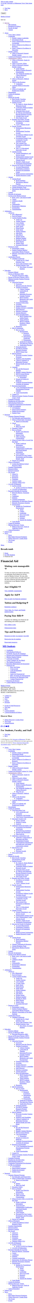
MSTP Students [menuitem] (16, 353)
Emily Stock (19, 985)
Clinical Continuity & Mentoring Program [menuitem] (22, 361)
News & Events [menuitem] (24, 515)
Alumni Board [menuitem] (16, 179)
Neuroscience (16, 1263)
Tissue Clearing (20, 820)
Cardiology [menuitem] (15, 496)
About (6, 747)
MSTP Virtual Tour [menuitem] (21, 352)
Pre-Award (11, 1231)
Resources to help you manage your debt (17, 636)
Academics (9, 650)
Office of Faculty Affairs (19, 778)
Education (8, 1029)
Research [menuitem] (7, 414)
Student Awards (17, 861)
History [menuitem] (10, 96)
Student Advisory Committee (24, 1066)
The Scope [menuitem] (11, 540)
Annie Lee (19, 978)
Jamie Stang (19, 988)
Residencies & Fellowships (16, 1160)
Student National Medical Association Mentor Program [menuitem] (20, 251)
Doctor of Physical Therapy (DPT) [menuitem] (18, 277)
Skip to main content (7, 1)
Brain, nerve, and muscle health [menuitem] (21, 197)
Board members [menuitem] (20, 180)
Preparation (23, 1136)
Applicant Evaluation (26, 1100)
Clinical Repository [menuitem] (14, 530)
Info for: (7, 23)
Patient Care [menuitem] (8, 532)
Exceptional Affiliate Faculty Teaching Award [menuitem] (24, 135)
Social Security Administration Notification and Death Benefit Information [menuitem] (24, 449)
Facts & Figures (17, 975)
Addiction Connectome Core (20, 836)
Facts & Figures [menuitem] (17, 216)
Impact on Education (22, 1180)
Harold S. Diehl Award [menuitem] (23, 162)
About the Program (18, 1041)
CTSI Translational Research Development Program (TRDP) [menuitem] (24, 389)
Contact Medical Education (14, 682)
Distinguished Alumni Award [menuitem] (24, 157)
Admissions (8, 970)
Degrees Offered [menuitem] (13, 272)
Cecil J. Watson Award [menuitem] (22, 124)
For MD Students (10, 555)
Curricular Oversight (12, 658)
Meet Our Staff (20, 1185)
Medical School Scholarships (24, 932)
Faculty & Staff (12, 28)
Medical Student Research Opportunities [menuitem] (23, 71)
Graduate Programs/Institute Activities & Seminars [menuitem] (24, 383)
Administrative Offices (15, 773)
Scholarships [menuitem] (16, 207)
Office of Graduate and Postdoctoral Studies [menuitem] (19, 89)
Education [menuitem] (8, 270)
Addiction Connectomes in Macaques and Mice (24, 838)
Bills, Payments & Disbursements (20, 675)
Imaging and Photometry (23, 832)
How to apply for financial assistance (16, 599)
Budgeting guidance (11, 607)
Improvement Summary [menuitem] (19, 409)
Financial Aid (10, 665)
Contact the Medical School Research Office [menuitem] (20, 464)
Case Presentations (21, 1134)
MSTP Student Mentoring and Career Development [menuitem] (26, 299)
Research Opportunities (19, 1144)
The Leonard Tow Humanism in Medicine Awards (23, 903)
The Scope (8, 721)
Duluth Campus (13, 766)
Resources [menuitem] (19, 326)
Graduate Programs (14, 1158)
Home (6, 553)
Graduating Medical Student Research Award (24, 867)
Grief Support (20, 1212)
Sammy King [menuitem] (20, 243)
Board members (20, 939)
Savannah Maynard (21, 1004)
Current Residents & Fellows (13, 712)
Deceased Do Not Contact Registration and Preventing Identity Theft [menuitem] (24, 457)
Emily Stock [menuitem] (19, 226)
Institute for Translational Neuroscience (23, 1265)
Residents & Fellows (14, 26)
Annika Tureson (21, 980)
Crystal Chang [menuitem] (20, 224)
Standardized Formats (22, 841)
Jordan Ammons (21, 990)
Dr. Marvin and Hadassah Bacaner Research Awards (24, 872)
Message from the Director (24, 1044)
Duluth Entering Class (22, 1024)
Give (6, 699)
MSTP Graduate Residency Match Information (25, 1081)
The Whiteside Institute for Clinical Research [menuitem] (24, 74)
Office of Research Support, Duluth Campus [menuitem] (20, 54)
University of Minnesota (19, 739)
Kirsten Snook (20, 995)
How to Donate (16, 1188)
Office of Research (14, 1221)
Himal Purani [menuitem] (20, 228)
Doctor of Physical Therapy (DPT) (18, 1036)
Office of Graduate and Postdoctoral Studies (19, 804)
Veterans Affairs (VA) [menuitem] (18, 482)
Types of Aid (14, 669)
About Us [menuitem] (11, 213)
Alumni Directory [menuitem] (21, 313)
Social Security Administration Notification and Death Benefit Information (24, 1208)
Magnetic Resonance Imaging (21, 1261)
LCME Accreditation (14, 1165)
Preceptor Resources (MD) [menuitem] (20, 275)
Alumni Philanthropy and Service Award (23, 913)
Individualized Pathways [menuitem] (15, 403)
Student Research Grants (23, 934)
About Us (11, 971)
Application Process (14, 1015)
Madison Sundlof (21, 997)
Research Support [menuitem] (13, 470)
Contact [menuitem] (10, 192)
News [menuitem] (6, 533)
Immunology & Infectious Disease (22, 1260)
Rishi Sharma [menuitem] (20, 241)
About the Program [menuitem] (18, 282)
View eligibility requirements (13, 591)
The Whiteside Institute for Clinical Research (24, 789)
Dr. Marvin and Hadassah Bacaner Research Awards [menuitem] (24, 113)
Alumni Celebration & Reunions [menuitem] (21, 185)
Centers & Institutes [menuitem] (14, 94)
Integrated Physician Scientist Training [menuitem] (26, 295)
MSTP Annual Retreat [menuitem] (22, 374)
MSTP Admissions (17, 1087)
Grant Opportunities (22, 1151)
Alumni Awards (17, 910)
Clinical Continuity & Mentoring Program (22, 1120)
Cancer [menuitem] (14, 199)
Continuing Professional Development (19, 1163)
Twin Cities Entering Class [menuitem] (24, 263)
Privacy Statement (17, 742)
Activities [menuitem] (19, 304)
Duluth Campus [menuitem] (13, 51)
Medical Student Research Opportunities (23, 785)
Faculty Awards (16, 885)
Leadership (11, 751)
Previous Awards (21, 851)
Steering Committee (22, 1070)
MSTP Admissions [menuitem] (17, 328)
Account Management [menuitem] (22, 167)
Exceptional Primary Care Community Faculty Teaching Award (23, 898)
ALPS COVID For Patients (24, 1246)
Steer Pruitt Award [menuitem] (21, 118)
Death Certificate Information (21, 1203)
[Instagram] (4, 726)
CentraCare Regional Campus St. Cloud (20, 771)
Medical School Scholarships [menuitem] (24, 174)
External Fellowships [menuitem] (22, 302)
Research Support (13, 1229)
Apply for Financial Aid (17, 674)
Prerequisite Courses (18, 1007)
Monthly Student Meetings (24, 1131)
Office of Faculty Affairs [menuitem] (19, 63)
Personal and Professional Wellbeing (17, 655)
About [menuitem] (6, 33)
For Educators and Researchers (21, 1177)
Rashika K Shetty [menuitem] (21, 240)
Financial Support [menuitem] (21, 347)
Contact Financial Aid (16, 679)
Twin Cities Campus (14, 749)
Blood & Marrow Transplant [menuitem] (20, 492)
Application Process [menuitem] (14, 257)
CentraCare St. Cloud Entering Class (22, 1019)
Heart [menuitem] (13, 202)
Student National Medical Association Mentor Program (20, 1009)
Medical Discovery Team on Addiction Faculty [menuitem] (20, 527)
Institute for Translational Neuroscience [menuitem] (23, 507)
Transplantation (16, 968)
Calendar (14, 1126)
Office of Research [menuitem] (14, 462)
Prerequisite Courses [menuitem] (18, 248)
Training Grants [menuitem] (16, 481)
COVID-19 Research (14, 1243)
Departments (12, 807)
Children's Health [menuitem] (17, 201)
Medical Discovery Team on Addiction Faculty (20, 1286)
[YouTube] (6, 726)
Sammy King (20, 1002)
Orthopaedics (16, 963)
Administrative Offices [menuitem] (15, 58)
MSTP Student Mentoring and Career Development (26, 1058)
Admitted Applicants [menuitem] (18, 258)
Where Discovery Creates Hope (14, 720)
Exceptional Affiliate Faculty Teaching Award (24, 894)
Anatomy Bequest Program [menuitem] (16, 416)
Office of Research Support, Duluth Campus (20, 768)
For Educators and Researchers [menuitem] (21, 418)
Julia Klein (19, 992)
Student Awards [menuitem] (17, 102)
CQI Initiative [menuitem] (16, 408)
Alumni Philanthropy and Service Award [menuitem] (23, 154)
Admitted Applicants (18, 1017)
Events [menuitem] (10, 542)
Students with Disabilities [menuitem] (23, 358)
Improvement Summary (19, 1168)
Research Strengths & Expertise (17, 1250)
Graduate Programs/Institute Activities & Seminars (24, 1142)
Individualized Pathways (13, 652)
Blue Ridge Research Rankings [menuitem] (17, 537)
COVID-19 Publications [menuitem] (19, 489)
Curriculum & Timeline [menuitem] (24, 291)
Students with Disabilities (23, 1117)
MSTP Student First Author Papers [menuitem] (25, 317)
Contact (10, 951)
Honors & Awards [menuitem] (13, 97)
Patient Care (8, 1290)
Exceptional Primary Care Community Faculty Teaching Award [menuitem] (23, 139)
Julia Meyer (19, 993)
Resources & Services (12, 681)
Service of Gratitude (18, 1219)
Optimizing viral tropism (23, 815)
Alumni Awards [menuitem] (17, 151)
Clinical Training (25, 1048)
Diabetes (14, 1256)
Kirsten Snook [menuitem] (20, 236)
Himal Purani (20, 987)
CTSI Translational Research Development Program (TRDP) (24, 1147)
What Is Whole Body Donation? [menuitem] (21, 420)
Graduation (19, 798)
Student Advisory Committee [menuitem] (24, 308)
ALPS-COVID (16, 1244)
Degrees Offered (13, 1031)
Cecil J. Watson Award (22, 883)
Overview (19, 1043)
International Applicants (27, 1096)
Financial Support (21, 1105)
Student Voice (16, 1171)
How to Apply (20, 1088)
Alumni (10, 30)
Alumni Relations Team (19, 946)
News (6, 1292)
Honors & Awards (13, 856)
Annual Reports (9, 723)
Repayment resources (11, 642)
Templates (15, 1238)
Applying (19, 849)
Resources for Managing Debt (19, 677)
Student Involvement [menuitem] (18, 411)
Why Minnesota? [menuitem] (17, 214)
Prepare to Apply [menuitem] (13, 246)
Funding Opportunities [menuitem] (15, 467)
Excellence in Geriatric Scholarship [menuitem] (22, 122)
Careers (7, 700)
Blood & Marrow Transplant (20, 1251)
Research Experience (26, 1092)
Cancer (14, 958)
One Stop (7, 8)
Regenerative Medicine (19, 964)
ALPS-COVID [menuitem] (16, 486)
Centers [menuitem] (22, 511)
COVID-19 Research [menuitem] (14, 484)
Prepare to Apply (13, 1005)
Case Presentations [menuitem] (21, 375)
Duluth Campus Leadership (20, 752)
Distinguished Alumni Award (24, 915)
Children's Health (17, 959)
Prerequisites (27, 1099)
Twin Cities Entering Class (24, 1022)
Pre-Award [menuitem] (11, 472)
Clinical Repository (14, 1289)
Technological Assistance (23, 830)
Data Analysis (20, 834)
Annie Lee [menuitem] (19, 219)
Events (10, 1300)
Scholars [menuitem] (22, 518)
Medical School (5, 16)
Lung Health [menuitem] (16, 521)
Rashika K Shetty (21, 998)
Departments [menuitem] (12, 92)
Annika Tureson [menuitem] (21, 221)
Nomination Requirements (24, 922)
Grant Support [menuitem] (20, 68)
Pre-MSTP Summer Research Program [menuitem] (22, 349)
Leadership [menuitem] (11, 36)
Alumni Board (16, 937)
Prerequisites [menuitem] (27, 340)
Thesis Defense (24, 1078)
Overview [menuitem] (19, 284)
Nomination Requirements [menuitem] (24, 163)
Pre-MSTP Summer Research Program (22, 1108)
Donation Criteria (17, 1187)
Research (7, 1173)
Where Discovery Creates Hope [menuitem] (17, 538)
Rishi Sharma (20, 1000)
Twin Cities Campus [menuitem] (14, 34)
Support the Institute (26, 1278)
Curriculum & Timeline (24, 1050)
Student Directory (21, 1065)
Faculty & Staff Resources (12, 705)
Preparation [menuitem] (23, 377)
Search (3, 13)
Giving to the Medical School (17, 954)
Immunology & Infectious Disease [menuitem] (22, 501)
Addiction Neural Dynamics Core (22, 825)
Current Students (10, 710)
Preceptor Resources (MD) (20, 1034)
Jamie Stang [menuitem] (19, 230)
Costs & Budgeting (16, 670)
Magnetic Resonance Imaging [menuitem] (21, 503)
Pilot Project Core (17, 847)
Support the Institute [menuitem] (26, 520)
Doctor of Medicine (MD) (16, 1032)
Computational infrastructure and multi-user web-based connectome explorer (24, 844)
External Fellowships (22, 1061)
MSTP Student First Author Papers (25, 1075)
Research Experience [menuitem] (26, 334)
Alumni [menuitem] (10, 177)
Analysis (18, 824)
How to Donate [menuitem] (16, 430)
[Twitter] (3, 726)
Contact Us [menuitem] (15, 394)
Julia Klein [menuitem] (19, 233)
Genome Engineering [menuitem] (18, 499)
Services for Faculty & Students (21, 924)
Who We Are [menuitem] (20, 77)
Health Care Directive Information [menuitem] (22, 432)
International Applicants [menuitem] (27, 337)
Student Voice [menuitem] (16, 413)
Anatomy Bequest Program (16, 1175)
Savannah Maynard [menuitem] (21, 245)
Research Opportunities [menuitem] (19, 386)
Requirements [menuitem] (24, 331)
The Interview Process (26, 1102)
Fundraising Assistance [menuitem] (23, 168)
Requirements (24, 1090)
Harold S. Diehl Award (23, 920)
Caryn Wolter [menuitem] (20, 223)
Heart (13, 961)
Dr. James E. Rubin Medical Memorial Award (24, 863)
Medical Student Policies (13, 657)
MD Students (12, 24)
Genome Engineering (18, 1258)
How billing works (10, 624)
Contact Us (8, 695)
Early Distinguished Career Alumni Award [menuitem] (24, 159)
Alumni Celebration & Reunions (21, 944)
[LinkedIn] (8, 726)
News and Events (17, 853)
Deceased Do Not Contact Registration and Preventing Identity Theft (24, 1215)
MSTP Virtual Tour (21, 1110)
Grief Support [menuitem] (20, 453)
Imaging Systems (21, 822)
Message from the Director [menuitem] (24, 286)
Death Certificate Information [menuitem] (21, 444)
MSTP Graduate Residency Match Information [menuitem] (25, 323)
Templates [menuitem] (15, 479)
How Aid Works (15, 667)
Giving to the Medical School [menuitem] (17, 196)
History (10, 854)
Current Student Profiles (19, 976)
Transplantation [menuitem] (16, 209)
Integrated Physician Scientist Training (26, 1053)
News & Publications (22, 1073)
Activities (19, 1063)
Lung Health (16, 1280)
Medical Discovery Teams (16, 1283)
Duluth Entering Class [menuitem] (22, 265)
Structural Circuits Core (19, 819)
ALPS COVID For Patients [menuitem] (24, 487)
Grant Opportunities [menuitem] (22, 392)
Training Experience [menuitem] (22, 287)
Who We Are (20, 791)
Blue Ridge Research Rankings (17, 1295)
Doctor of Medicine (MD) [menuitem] (16, 274)
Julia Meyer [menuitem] (19, 235)
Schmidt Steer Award (22, 875)
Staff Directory (20, 1068)
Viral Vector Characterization (24, 817)
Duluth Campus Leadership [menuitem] (20, 38)
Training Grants (16, 1239)
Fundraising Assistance (23, 927)
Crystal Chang (20, 983)
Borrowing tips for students (13, 639)
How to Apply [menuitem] (20, 330)
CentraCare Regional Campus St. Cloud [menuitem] (20, 56)
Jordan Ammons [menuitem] (21, 231)
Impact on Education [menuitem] (22, 421)
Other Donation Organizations (20, 1196)
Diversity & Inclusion (14, 953)
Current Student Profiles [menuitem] (19, 218)
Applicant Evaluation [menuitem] (26, 342)
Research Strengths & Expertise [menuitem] (17, 491)
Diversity (7, 702)
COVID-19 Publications (19, 1248)
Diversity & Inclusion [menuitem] (14, 194)
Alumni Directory (21, 1071)
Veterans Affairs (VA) (18, 1241)
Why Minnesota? (17, 973)
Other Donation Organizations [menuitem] (20, 437)
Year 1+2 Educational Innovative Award (22, 908)
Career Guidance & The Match (15, 660)
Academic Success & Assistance (16, 653)
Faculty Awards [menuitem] (16, 126)
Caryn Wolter (20, 981)
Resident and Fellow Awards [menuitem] (20, 119)
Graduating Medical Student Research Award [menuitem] (24, 108)
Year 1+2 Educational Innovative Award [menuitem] (22, 149)
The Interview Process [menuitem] (26, 343)
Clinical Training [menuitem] (25, 289)
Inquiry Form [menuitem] (20, 435)
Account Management (22, 925)
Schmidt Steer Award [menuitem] (22, 116)
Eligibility (13, 672)
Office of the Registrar (18, 797)
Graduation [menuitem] (19, 84)
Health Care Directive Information (22, 1191)
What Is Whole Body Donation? (21, 1178)
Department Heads (17, 754)
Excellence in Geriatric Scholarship (22, 880)
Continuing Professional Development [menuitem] (19, 404)
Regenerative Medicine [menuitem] (19, 206)
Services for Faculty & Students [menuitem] (21, 165)
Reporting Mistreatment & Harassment (17, 664)
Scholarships (16, 966)
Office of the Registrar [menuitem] (18, 82)
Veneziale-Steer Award (22, 869)
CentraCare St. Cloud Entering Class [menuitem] (22, 261)
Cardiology (15, 1255)
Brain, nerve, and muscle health (21, 956)
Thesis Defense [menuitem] (24, 319)
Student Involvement (18, 1170)
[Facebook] (1, 726)
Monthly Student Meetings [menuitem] (24, 372)
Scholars (22, 1277)
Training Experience (22, 1046)
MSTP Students (16, 1112)
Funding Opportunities (15, 1226)
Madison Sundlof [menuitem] (21, 238)
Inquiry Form (20, 1194)
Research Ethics (13, 1227)
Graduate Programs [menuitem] (14, 399)
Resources (19, 1085)
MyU (6, 10)
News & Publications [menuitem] (22, 314)
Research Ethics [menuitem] (13, 469)
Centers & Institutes (14, 808)
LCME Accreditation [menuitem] (14, 406)
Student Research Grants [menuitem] (23, 175)
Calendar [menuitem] (14, 367)
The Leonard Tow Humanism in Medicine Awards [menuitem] (23, 144)
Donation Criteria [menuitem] (17, 428)
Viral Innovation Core (18, 810)
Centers (22, 1270)
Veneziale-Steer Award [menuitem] (22, 111)
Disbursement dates (10, 628)
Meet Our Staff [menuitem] (20, 426)
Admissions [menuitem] (8, 211)
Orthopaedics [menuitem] (16, 204)
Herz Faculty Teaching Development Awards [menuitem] (19, 100)
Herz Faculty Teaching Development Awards (19, 858)
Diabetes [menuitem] (14, 498)
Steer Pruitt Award (21, 876)
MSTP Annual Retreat (22, 1132)
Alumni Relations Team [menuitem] (19, 187)
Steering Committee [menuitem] (22, 311)
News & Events (24, 1273)
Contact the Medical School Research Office (20, 1223)
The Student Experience (13, 662)
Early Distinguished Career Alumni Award (24, 918)
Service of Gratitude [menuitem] (18, 460)
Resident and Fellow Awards (20, 878)
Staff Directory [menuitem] (20, 309)
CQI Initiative (16, 1166)
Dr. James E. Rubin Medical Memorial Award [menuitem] (24, 105)
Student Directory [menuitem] (21, 306)
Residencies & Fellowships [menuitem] (16, 401)
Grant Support (20, 783)
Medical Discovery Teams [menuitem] (16, 525)
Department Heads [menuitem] (17, 40)
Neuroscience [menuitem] (16, 504)
